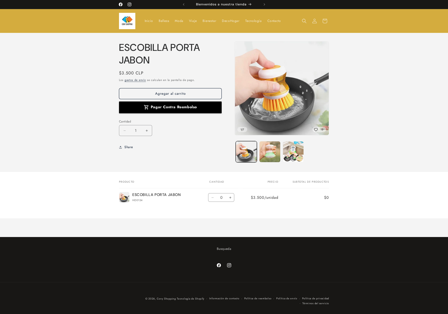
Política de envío (286, 298)
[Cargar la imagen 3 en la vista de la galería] (293, 151)
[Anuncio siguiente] (264, 4)
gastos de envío (135, 80)
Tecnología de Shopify (190, 298)
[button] (304, 21)
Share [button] (128, 147)
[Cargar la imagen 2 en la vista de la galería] (269, 151)
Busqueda (224, 248)
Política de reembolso (258, 298)
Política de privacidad (315, 298)
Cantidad (125, 121)
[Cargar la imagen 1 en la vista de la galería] (246, 151)
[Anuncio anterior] (183, 4)
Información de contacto (224, 298)
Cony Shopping (166, 298)
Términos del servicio (315, 303)
